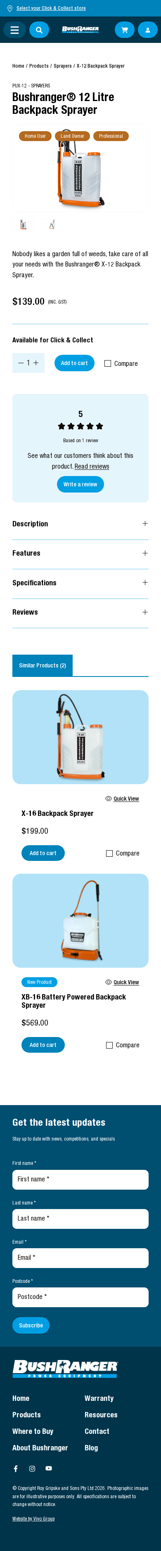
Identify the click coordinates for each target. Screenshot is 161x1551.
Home (18, 66)
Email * (19, 1242)
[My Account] (148, 29)
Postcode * (22, 1281)
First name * (24, 1163)
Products (39, 66)
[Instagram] (32, 1468)
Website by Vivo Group (33, 1519)
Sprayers (63, 66)
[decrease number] (21, 363)
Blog (91, 1448)
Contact (97, 1432)
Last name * (24, 1203)
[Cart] (125, 29)
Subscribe (31, 1326)
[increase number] (36, 363)
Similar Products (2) (42, 666)
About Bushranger (40, 1448)
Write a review (80, 485)
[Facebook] (15, 1468)
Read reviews (92, 467)
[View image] (80, 168)
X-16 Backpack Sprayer (57, 814)
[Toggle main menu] (14, 29)
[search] (39, 29)
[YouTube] (48, 1468)
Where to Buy (32, 1432)
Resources (101, 1415)
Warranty (99, 1399)
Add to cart (74, 364)
